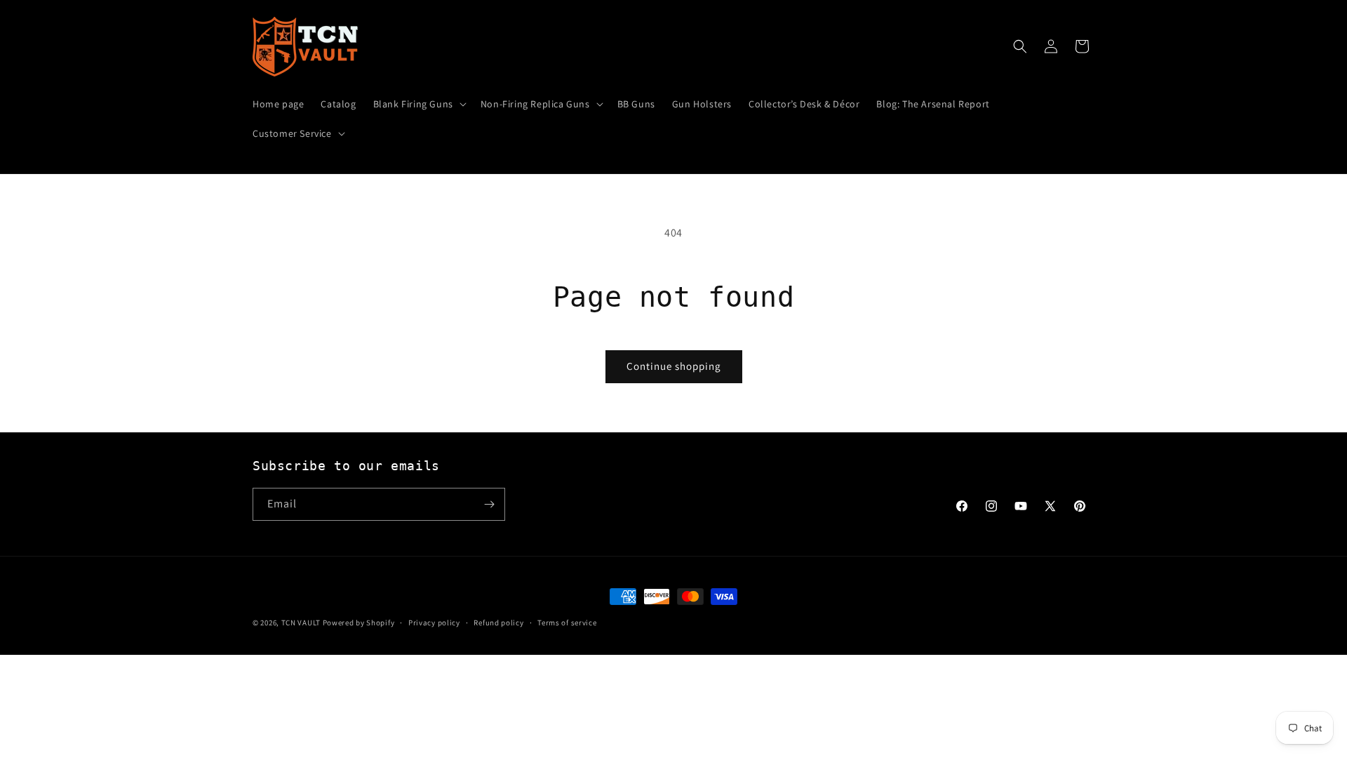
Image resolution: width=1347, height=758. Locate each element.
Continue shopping (673, 366)
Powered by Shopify (359, 622)
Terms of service (566, 622)
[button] (418, 104)
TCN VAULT (301, 622)
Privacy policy (434, 622)
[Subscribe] (489, 504)
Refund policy (498, 622)
